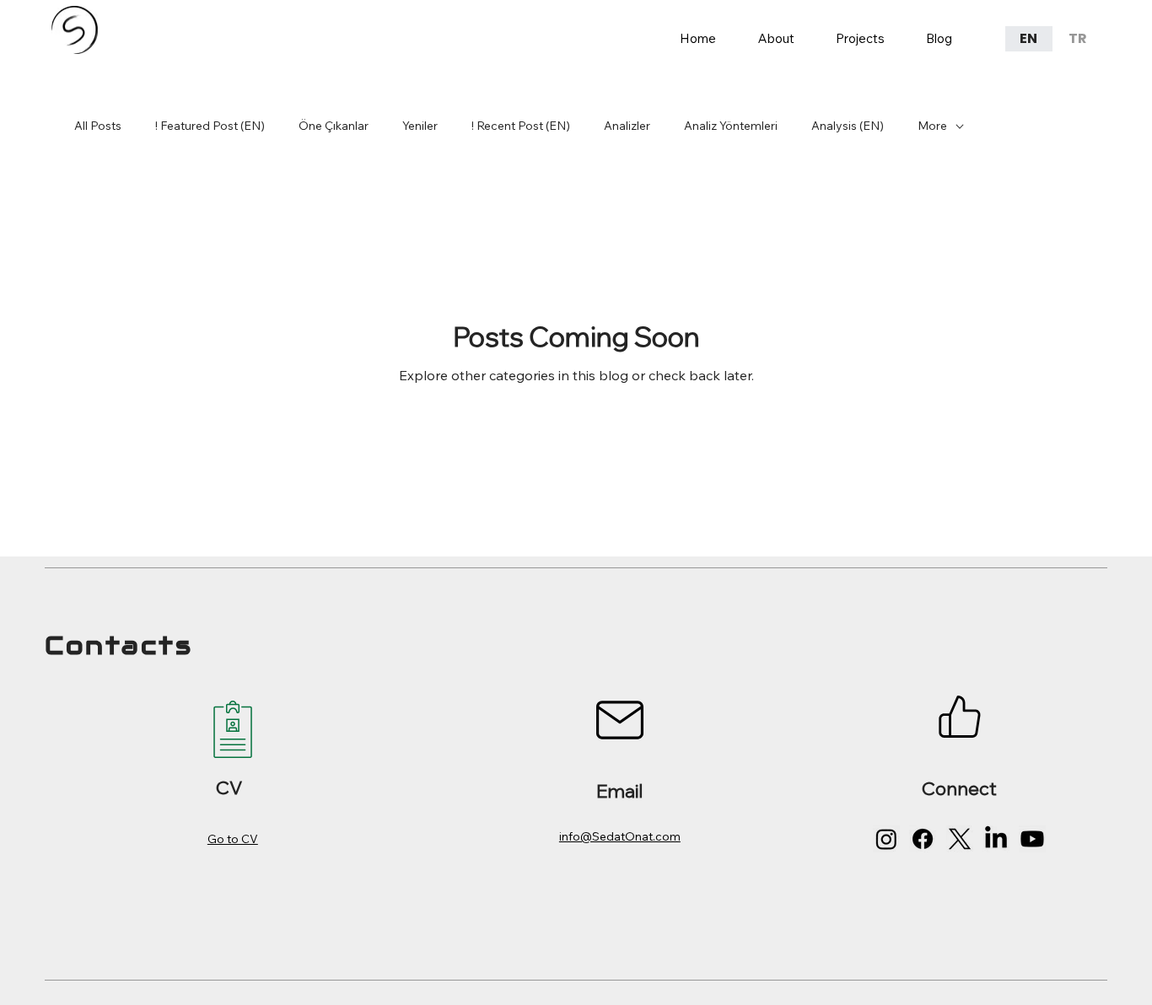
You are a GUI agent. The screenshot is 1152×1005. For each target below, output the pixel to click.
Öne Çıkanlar (334, 125)
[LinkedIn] (995, 838)
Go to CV (232, 838)
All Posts (97, 125)
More (932, 125)
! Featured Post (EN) (210, 125)
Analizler (627, 125)
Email (619, 790)
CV (229, 787)
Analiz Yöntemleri (731, 125)
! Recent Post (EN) (520, 125)
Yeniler (420, 125)
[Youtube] (1032, 838)
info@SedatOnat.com (620, 836)
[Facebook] (922, 838)
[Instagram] (886, 838)
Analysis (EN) (847, 125)
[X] (959, 838)
